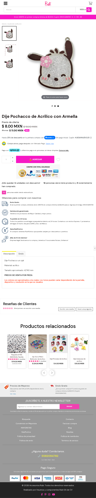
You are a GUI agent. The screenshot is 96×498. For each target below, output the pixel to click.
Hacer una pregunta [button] (85, 309)
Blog (70, 428)
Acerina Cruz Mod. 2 (19, 492)
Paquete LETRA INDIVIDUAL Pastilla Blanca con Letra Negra (16, 356)
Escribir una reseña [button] (67, 309)
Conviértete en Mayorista (26, 423)
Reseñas (69, 432)
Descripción (9, 254)
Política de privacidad (26, 436)
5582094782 (50, 455)
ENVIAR (69, 406)
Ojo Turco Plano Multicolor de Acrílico (37, 358)
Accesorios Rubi (36, 485)
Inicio (4, 24)
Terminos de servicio (69, 440)
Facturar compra (70, 423)
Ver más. (13, 394)
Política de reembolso (70, 436)
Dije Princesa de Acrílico (58, 359)
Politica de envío (26, 440)
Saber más (50, 143)
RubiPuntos (26, 432)
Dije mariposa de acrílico (79, 360)
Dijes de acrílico (15, 24)
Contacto (70, 419)
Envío (21, 254)
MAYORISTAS (26, 428)
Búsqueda (26, 419)
